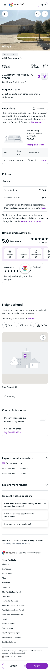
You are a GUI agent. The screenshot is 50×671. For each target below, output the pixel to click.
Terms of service (9, 623)
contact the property (31, 221)
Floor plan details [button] (35, 144)
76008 (31, 318)
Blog (4, 578)
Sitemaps (6, 587)
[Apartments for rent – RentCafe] (23, 5)
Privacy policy (7, 628)
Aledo (40, 540)
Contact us (6, 569)
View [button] (43, 160)
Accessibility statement (11, 637)
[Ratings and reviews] (29, 233)
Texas (16, 540)
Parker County (28, 540)
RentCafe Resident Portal (12, 614)
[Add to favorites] (38, 14)
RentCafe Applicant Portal (13, 610)
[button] (25, 30)
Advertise (6, 583)
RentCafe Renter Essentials (13, 605)
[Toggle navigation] (5, 5)
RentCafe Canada (9, 596)
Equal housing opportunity (13, 656)
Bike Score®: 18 (9, 387)
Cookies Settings (9, 642)
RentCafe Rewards (10, 601)
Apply (37, 665)
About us (5, 564)
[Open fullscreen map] (43, 337)
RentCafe (6, 540)
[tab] (6, 181)
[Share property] (45, 14)
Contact (13, 665)
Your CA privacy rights (11, 633)
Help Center (7, 573)
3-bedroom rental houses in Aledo (16, 468)
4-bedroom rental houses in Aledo (16, 473)
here (43, 208)
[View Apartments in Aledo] (5, 14)
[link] (43, 4)
